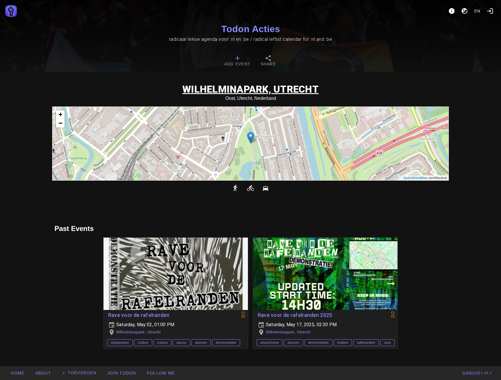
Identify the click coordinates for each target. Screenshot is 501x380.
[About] (451, 11)
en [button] (477, 11)
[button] (250, 138)
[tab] (237, 61)
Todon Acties (250, 29)
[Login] (490, 11)
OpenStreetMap (415, 177)
